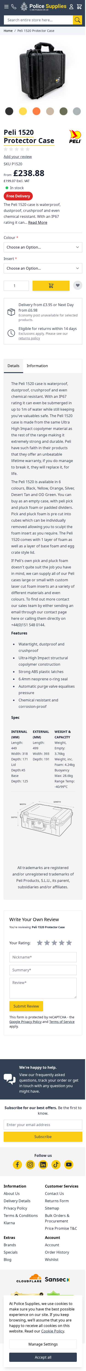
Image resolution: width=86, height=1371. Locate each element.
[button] (17, 149)
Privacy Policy (15, 1208)
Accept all (43, 1357)
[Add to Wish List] (77, 285)
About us (12, 1193)
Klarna (9, 1222)
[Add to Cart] (51, 286)
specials (11, 1252)
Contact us (54, 1193)
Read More (37, 222)
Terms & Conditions (21, 1215)
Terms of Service (62, 1021)
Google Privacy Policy (25, 1021)
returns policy (29, 338)
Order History (57, 1252)
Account (52, 1244)
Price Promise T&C (61, 1228)
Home (8, 30)
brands (10, 1244)
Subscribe (43, 1136)
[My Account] (71, 7)
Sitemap (52, 1208)
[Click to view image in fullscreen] (43, 79)
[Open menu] (6, 6)
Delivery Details (17, 1200)
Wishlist (51, 1259)
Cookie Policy (52, 1331)
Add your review (18, 156)
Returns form (57, 1200)
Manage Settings (43, 1344)
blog (7, 1259)
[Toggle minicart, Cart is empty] (79, 7)
